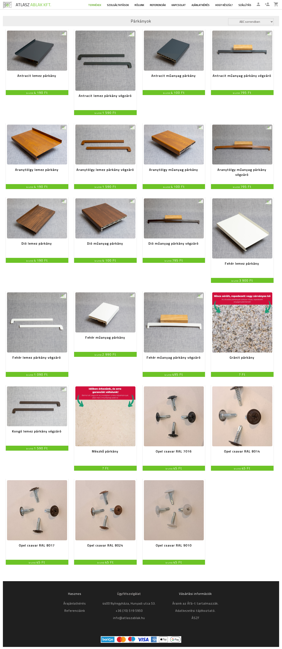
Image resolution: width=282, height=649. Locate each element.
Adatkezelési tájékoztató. (195, 610)
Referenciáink (74, 610)
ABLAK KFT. (33, 4)
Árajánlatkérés (74, 603)
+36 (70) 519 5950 (129, 610)
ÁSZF (195, 618)
